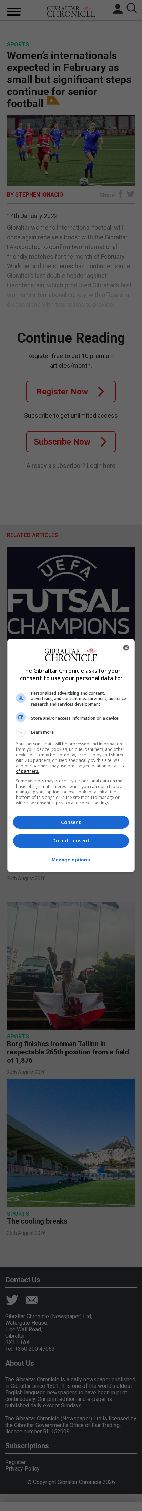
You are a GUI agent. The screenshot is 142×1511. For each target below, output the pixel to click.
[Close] (126, 647)
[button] (71, 732)
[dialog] (71, 755)
